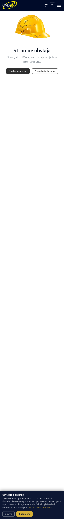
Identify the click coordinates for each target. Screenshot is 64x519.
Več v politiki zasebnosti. (40, 507)
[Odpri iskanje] (52, 5)
